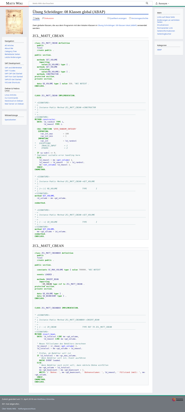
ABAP (159, 49)
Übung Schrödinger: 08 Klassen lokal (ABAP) (117, 25)
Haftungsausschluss (26, 408)
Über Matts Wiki (9, 408)
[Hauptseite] (14, 21)
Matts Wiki (14, 3)
